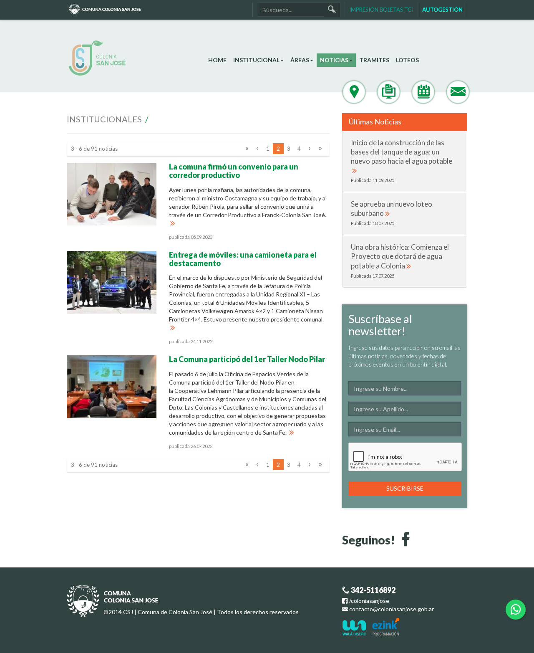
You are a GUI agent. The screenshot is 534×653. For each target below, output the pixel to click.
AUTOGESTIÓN (442, 9)
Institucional (256, 59)
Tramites (374, 59)
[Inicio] (130, 58)
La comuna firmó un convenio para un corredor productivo (233, 171)
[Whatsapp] (516, 610)
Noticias (334, 59)
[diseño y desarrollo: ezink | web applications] (386, 626)
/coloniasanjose (368, 600)
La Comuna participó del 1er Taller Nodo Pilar (247, 359)
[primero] (247, 148)
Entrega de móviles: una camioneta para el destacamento (243, 259)
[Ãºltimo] (320, 148)
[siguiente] (309, 148)
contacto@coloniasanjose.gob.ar (391, 609)
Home (217, 59)
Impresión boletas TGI (381, 9)
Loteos (407, 59)
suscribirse (404, 488)
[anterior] (257, 148)
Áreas (299, 59)
